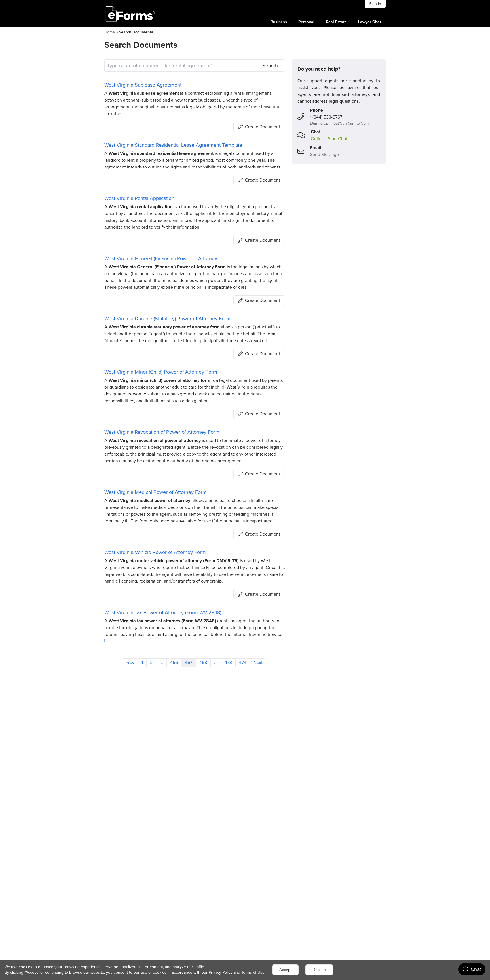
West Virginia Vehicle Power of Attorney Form (155, 552)
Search (270, 65)
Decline (319, 970)
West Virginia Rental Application (139, 198)
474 (242, 662)
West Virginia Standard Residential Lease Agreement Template (173, 145)
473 (228, 662)
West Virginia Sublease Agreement (142, 84)
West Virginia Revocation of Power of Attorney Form (161, 432)
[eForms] (130, 14)
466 (174, 662)
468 (203, 662)
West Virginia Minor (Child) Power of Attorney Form (160, 372)
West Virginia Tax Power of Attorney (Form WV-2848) (162, 612)
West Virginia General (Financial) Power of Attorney (160, 258)
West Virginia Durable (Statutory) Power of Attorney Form (167, 318)
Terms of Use (253, 972)
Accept (285, 970)
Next (258, 662)
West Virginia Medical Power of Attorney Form (155, 492)
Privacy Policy (221, 972)
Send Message (324, 154)
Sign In (375, 4)
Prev (130, 662)
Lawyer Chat (369, 22)
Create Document (262, 126)
